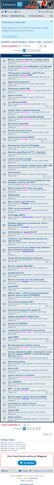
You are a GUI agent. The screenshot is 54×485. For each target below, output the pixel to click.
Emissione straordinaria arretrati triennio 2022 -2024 (30, 166)
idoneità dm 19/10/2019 (18, 324)
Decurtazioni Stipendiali (18, 124)
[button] (39, 50)
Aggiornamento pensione (19, 82)
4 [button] (33, 50)
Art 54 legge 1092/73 (16, 215)
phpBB (19, 476)
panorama (26, 61)
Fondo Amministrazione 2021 (20, 302)
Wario (24, 384)
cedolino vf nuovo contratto (20, 159)
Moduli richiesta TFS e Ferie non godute (25, 188)
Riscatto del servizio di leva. (20, 130)
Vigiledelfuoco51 (28, 251)
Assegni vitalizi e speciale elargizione (24, 110)
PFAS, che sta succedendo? (20, 208)
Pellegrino (26, 132)
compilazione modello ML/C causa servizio (26, 330)
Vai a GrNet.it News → (10, 36)
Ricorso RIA (13, 368)
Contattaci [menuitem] (24, 471)
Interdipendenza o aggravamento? (22, 232)
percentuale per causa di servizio (22, 404)
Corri (24, 97)
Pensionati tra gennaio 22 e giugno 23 (24, 310)
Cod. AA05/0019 (14, 382)
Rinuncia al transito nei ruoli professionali (26, 280)
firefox (24, 84)
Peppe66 (25, 203)
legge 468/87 (13, 337)
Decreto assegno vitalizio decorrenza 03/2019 (27, 397)
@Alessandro (27, 260)
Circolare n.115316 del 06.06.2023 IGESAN (26, 117)
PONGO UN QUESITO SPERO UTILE (23, 317)
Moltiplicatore (14, 195)
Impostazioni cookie (27, 484)
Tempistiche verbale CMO (19, 89)
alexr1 (24, 147)
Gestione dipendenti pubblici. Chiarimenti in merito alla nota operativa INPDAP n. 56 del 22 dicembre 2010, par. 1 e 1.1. (30, 354)
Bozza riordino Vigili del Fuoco (21, 202)
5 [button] (36, 50)
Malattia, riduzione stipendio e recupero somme (28, 60)
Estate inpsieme (15, 417)
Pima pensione (14, 172)
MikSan (25, 167)
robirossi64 (26, 161)
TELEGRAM (29, 463)
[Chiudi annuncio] (51, 21)
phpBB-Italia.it (33, 478)
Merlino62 (25, 339)
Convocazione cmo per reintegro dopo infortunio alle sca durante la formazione (29, 248)
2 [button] (27, 50)
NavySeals (26, 112)
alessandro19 (27, 288)
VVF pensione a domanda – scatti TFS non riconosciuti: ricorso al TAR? (26, 74)
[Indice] (27, 5)
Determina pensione (16, 362)
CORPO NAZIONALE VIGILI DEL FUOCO (27, 42)
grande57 (25, 227)
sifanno (25, 312)
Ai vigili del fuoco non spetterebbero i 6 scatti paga (30, 66)
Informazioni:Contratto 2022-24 (21, 137)
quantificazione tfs (16, 273)
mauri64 (25, 104)
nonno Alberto (27, 90)
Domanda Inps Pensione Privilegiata (23, 145)
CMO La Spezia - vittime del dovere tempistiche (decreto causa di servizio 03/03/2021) (28, 294)
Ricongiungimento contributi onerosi (24, 345)
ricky (24, 412)
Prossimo (25, 304)
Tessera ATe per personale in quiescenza (25, 258)
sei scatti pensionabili (17, 102)
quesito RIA (13, 286)
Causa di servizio (15, 95)
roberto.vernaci (27, 217)
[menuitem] (9, 11)
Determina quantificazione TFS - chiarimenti (27, 152)
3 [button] (30, 50)
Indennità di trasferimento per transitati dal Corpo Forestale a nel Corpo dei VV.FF (29, 181)
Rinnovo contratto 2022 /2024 (20, 266)
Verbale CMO (13, 410)
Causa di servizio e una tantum (21, 375)
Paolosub (25, 398)
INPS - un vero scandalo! (18, 389)
